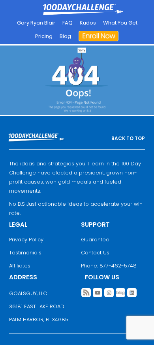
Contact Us (95, 252)
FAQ (67, 23)
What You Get (120, 23)
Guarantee (95, 239)
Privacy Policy (26, 239)
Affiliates (19, 265)
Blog (65, 36)
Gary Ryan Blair (36, 23)
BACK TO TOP (128, 138)
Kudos (88, 23)
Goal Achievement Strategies (83, 10)
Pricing (44, 36)
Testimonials (25, 252)
